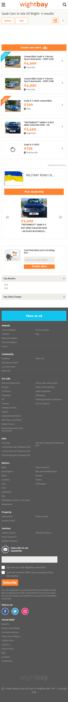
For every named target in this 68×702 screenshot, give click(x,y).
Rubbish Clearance (10, 541)
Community (7, 354)
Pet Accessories (42, 330)
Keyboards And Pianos (11, 416)
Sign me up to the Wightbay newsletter (26, 567)
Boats (4, 476)
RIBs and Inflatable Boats (46, 472)
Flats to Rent (7, 517)
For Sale (6, 379)
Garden (5, 412)
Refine (8, 20)
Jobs (4, 439)
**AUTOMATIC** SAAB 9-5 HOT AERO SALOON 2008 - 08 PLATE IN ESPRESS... (34, 217)
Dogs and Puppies (9, 338)
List (55, 21)
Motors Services (42, 468)
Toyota (38, 480)
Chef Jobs (6, 443)
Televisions (40, 395)
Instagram (25, 611)
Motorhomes (7, 504)
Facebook (5, 611)
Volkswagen (41, 484)
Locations (6, 657)
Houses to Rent (8, 521)
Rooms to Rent (42, 517)
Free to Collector (43, 404)
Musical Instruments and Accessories (12, 429)
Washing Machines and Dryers (49, 400)
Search (65, 5)
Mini (3, 496)
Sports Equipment (43, 391)
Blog (3, 653)
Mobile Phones (8, 424)
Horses (5, 347)
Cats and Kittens (9, 330)
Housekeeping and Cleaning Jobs (16, 455)
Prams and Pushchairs (45, 387)
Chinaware (6, 395)
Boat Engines (7, 472)
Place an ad (34, 316)
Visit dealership (34, 191)
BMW (4, 468)
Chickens (5, 334)
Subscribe (10, 582)
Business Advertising (10, 628)
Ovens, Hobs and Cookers (47, 383)
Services (6, 528)
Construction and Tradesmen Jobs (16, 447)
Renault (39, 476)
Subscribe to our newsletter (19, 549)
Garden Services (9, 533)
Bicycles (5, 387)
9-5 (6, 288)
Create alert (39, 266)
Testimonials (7, 661)
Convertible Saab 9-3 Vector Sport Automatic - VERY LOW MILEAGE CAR (34, 62)
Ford (4, 488)
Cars (4, 484)
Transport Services (44, 533)
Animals (6, 326)
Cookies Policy (8, 641)
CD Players (6, 391)
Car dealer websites (10, 632)
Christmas (6, 359)
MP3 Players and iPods (11, 420)
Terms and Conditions (11, 637)
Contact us (6, 645)
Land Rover (6, 492)
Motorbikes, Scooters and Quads (16, 500)
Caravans (6, 480)
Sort (22, 20)
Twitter (15, 611)
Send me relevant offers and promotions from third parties (29, 574)
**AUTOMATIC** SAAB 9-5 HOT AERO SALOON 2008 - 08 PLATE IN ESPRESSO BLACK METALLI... (34, 127)
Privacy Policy (7, 649)
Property (6, 512)
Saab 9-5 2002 (34, 150)
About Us (5, 624)
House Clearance (9, 537)
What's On (6, 371)
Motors (5, 463)
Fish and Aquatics (9, 342)
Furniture (5, 404)
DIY (3, 400)
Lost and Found (8, 367)
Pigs (37, 334)
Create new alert (31, 47)
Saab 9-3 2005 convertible (34, 106)
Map (63, 21)
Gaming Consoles (9, 408)
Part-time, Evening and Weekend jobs (50, 444)
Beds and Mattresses (11, 383)
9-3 (6, 285)
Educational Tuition (10, 363)
